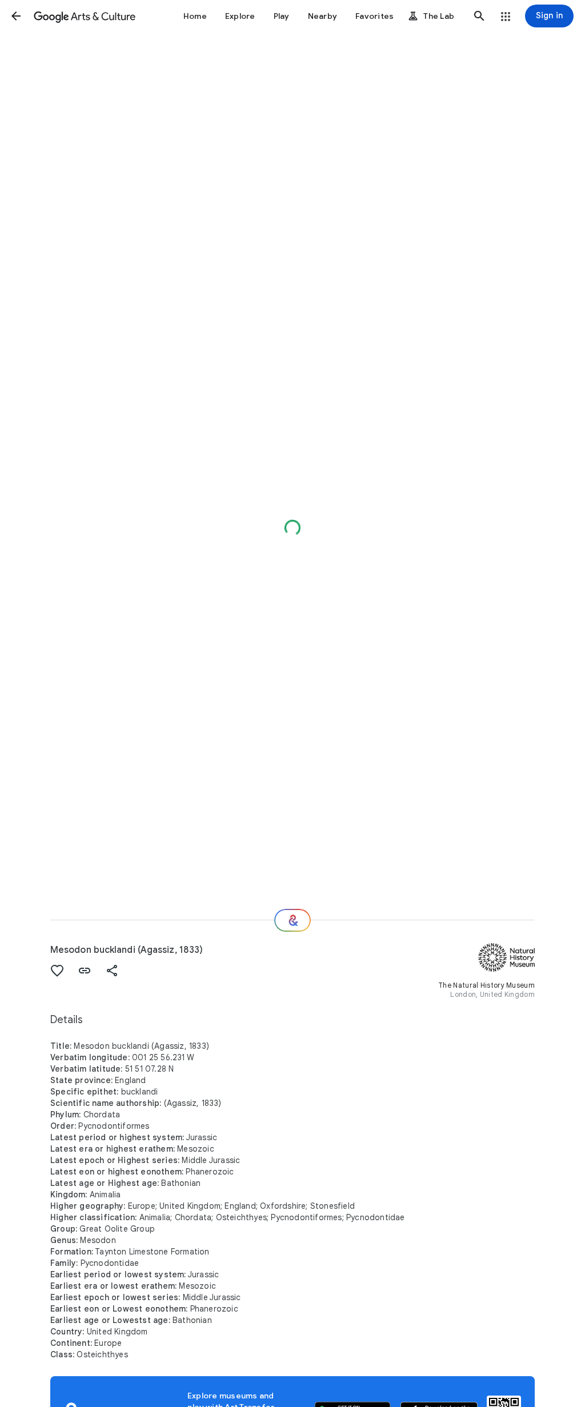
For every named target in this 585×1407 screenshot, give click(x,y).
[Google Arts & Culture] (84, 16)
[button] (16, 16)
